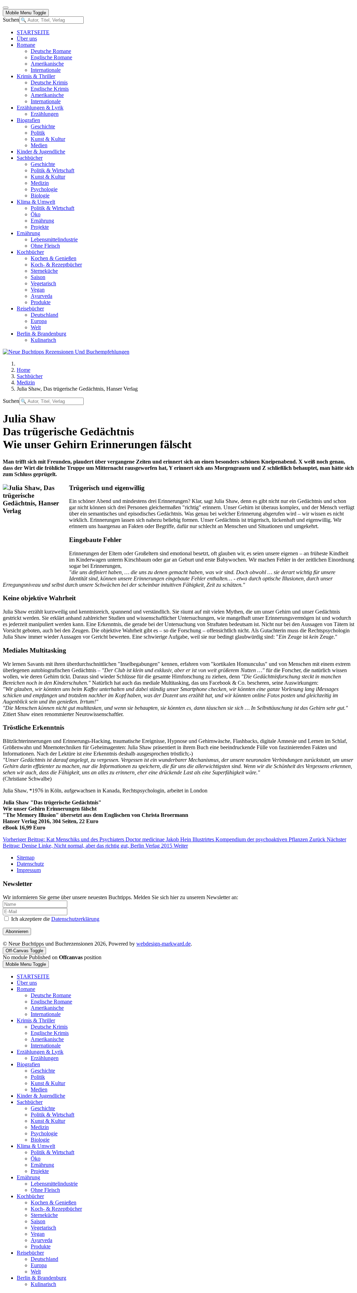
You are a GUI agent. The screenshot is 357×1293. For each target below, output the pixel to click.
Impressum (29, 870)
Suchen (11, 20)
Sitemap (26, 857)
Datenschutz (30, 864)
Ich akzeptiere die (54, 919)
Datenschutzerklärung (75, 919)
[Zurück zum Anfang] (5, 8)
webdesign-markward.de (163, 944)
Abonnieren (17, 931)
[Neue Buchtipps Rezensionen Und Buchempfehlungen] (66, 352)
